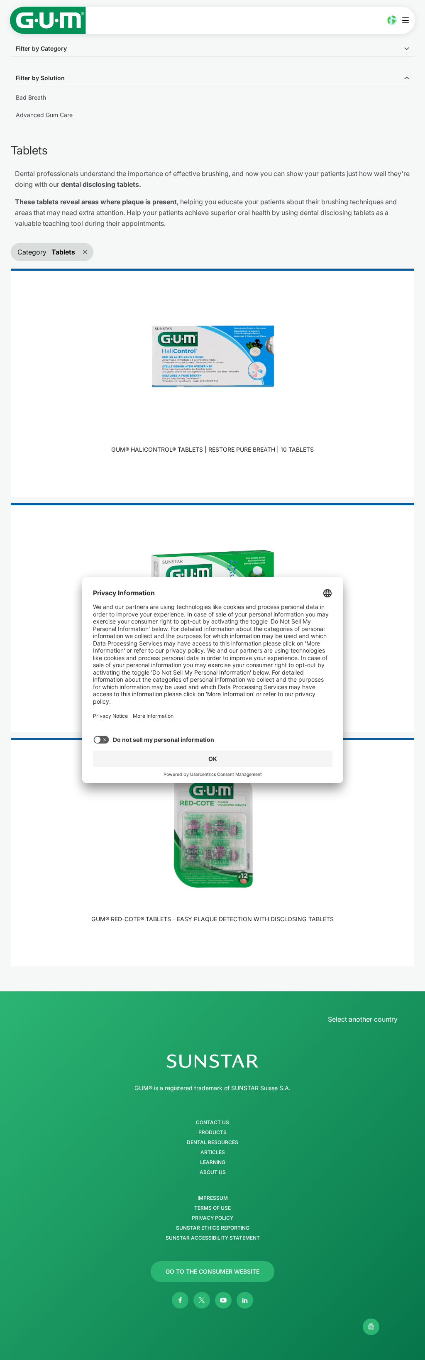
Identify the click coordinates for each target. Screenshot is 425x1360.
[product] (212, 383)
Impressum (213, 1198)
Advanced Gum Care (44, 114)
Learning (212, 1162)
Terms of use (212, 1208)
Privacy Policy (212, 1218)
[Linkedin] (245, 1300)
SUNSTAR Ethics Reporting (212, 1227)
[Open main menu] (408, 20)
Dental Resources (212, 1142)
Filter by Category (41, 48)
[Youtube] (223, 1300)
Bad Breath (31, 97)
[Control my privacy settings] (371, 1326)
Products (212, 1132)
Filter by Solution (40, 77)
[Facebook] (180, 1300)
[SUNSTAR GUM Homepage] (48, 20)
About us (213, 1172)
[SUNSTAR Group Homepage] (212, 1061)
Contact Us (212, 1122)
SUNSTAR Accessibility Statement (213, 1237)
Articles (212, 1152)
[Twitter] (201, 1300)
